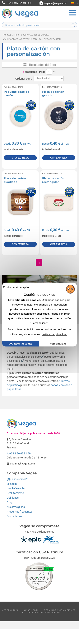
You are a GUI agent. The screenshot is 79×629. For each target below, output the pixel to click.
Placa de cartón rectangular (53, 180)
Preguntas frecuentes (19, 511)
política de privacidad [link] (54, 334)
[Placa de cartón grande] (58, 116)
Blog (9, 502)
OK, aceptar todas (20, 343)
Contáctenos (14, 516)
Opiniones (13, 497)
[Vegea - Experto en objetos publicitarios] (20, 17)
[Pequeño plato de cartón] (20, 116)
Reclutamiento (15, 493)
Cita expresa (20, 157)
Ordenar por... (23, 78)
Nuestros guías (16, 506)
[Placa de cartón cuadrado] (20, 202)
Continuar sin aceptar (16, 287)
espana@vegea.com (55, 3)
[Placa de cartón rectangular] (58, 202)
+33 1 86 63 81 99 (20, 453)
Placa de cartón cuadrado (15, 180)
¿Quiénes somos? (17, 479)
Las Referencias (16, 488)
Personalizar (58, 343)
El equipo (12, 483)
